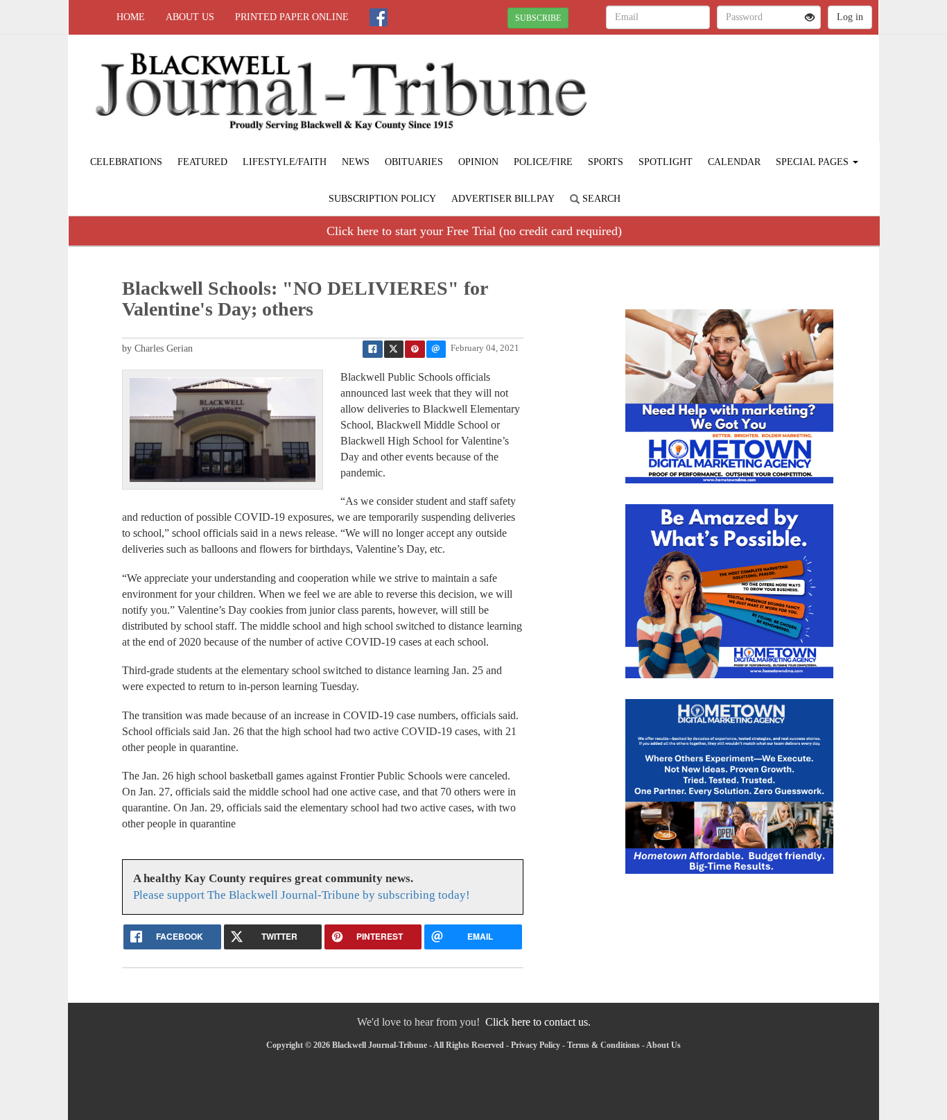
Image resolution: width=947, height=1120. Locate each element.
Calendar (734, 162)
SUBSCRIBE (538, 18)
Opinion (478, 162)
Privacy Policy (535, 1045)
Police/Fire (543, 162)
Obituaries (414, 162)
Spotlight (665, 162)
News (356, 162)
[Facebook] (378, 17)
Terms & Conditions (603, 1045)
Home (130, 17)
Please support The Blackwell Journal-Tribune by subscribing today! (301, 895)
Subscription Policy (382, 198)
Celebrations (126, 162)
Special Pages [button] (813, 162)
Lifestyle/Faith (285, 162)
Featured (202, 162)
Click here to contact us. (538, 1022)
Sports (605, 162)
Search (600, 198)
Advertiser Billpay (503, 198)
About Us (190, 17)
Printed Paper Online (292, 17)
